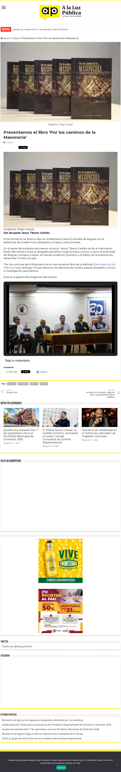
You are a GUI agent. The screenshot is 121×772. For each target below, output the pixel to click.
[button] (53, 345)
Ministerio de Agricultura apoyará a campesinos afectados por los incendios (42, 720)
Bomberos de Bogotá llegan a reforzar (30, 29)
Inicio (6, 38)
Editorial (23, 384)
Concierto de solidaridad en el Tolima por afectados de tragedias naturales (99, 433)
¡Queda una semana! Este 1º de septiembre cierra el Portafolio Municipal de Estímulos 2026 (21, 434)
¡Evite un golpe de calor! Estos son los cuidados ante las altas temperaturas (41, 738)
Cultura (15, 38)
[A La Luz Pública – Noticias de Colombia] (60, 11)
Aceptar (61, 767)
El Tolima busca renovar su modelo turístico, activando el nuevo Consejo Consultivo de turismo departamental (60, 436)
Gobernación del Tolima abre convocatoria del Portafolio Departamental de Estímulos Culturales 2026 (56, 724)
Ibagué (34, 384)
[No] (117, 764)
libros (44, 384)
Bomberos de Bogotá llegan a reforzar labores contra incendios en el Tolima (42, 733)
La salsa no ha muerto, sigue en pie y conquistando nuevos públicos (100, 393)
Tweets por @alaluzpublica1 (17, 646)
